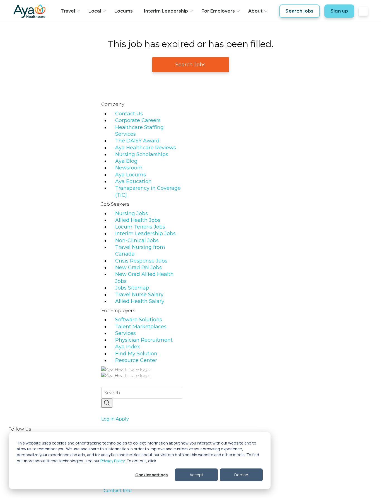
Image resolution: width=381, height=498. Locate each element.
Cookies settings (151, 474)
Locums (123, 11)
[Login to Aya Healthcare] (363, 11)
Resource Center (136, 360)
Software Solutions (138, 320)
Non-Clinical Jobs (137, 240)
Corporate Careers (138, 120)
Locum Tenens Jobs (140, 227)
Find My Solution (136, 354)
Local (94, 11)
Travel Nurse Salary (139, 294)
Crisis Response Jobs (141, 261)
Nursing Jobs (131, 213)
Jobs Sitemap (132, 288)
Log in (108, 419)
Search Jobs (190, 65)
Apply (122, 419)
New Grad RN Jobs (138, 267)
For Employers (218, 11)
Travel (68, 11)
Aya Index (127, 347)
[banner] (29, 11)
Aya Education (133, 181)
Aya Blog (126, 161)
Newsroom (129, 168)
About (255, 11)
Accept (196, 474)
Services (125, 333)
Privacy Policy (112, 460)
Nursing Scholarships (141, 154)
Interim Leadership (166, 11)
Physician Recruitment (144, 340)
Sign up (339, 11)
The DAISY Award (137, 141)
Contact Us (129, 114)
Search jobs (299, 11)
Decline (241, 474)
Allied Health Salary (139, 301)
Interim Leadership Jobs (145, 233)
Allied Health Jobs (137, 220)
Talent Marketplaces (141, 327)
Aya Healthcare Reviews (145, 148)
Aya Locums (130, 175)
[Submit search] (106, 403)
